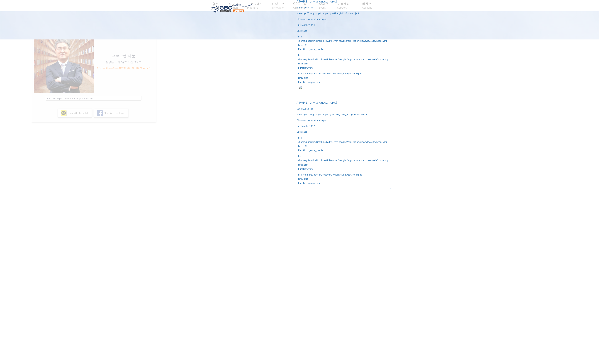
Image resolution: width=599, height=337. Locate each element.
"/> (389, 188)
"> (342, 138)
